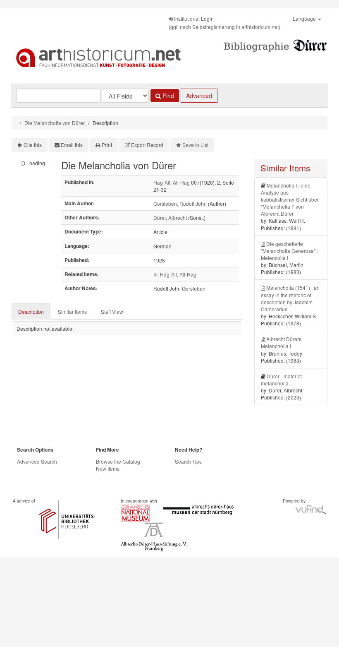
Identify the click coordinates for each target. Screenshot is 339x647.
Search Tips (188, 461)
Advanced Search (37, 461)
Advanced (199, 95)
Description (31, 311)
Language (305, 18)
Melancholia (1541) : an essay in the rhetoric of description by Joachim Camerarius (290, 298)
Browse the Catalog (118, 461)
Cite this (33, 144)
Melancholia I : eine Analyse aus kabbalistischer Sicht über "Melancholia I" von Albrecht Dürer (290, 199)
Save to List (195, 144)
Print (107, 144)
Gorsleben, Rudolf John (180, 203)
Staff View (112, 311)
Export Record (147, 144)
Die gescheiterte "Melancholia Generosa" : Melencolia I (289, 250)
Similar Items (72, 311)
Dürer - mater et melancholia (281, 380)
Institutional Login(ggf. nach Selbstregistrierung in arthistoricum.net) (224, 22)
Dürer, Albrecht (170, 217)
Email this (72, 144)
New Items (107, 468)
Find (167, 95)
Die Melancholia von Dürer (54, 122)
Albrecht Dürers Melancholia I (281, 342)
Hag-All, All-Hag (171, 182)
